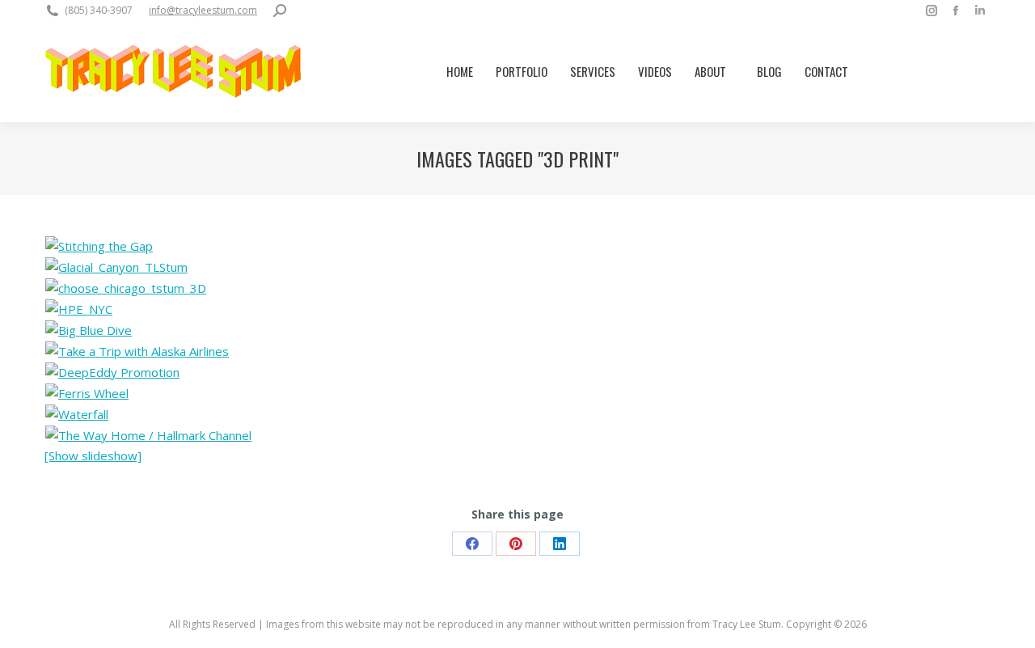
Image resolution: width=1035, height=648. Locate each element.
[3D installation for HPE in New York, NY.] (78, 309)
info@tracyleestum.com (203, 10)
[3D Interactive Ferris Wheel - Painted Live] (87, 393)
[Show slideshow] (93, 455)
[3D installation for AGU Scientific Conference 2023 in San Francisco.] (116, 267)
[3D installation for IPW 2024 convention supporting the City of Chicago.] (125, 288)
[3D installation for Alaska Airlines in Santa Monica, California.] (88, 330)
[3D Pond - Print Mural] (148, 435)
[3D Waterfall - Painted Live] (76, 414)
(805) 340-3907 (99, 10)
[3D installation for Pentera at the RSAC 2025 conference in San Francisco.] (99, 246)
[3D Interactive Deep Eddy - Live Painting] (112, 372)
